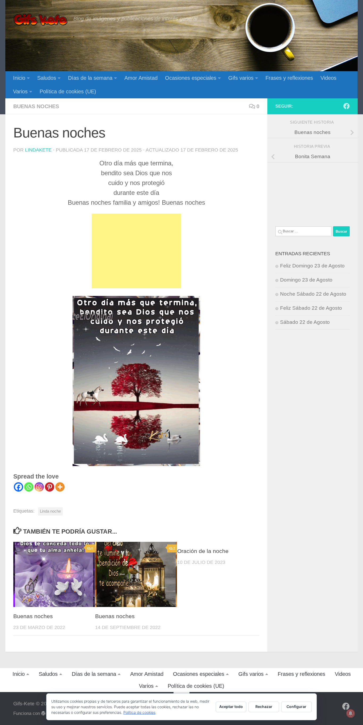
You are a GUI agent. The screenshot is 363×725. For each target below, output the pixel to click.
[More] (60, 487)
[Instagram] (39, 487)
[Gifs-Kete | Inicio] (40, 20)
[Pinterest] (49, 487)
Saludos (46, 78)
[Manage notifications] (350, 713)
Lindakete (38, 150)
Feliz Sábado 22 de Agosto (311, 308)
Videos (328, 78)
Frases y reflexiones (289, 78)
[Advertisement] (136, 251)
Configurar (296, 706)
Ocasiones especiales (190, 78)
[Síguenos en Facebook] (346, 106)
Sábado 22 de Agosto (305, 322)
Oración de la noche (203, 551)
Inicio (19, 78)
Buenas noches (36, 106)
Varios (20, 91)
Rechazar (263, 706)
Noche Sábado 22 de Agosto (313, 294)
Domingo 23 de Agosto (306, 280)
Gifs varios (241, 78)
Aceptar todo (231, 706)
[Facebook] (18, 487)
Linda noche (50, 511)
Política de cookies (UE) (68, 91)
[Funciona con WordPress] (43, 713)
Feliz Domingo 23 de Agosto (312, 266)
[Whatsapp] (28, 487)
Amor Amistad (141, 78)
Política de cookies (139, 712)
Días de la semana (90, 78)
